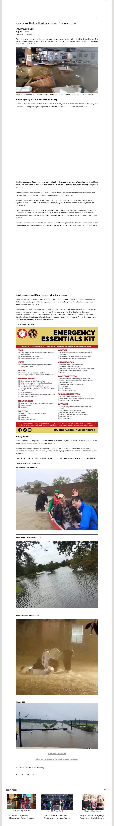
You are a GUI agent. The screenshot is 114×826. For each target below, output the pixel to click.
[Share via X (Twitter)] (22, 775)
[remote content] (57, 144)
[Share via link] (33, 775)
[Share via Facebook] (17, 775)
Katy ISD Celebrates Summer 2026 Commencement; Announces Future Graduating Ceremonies (56, 816)
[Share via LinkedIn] (28, 775)
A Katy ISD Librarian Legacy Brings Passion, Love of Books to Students (92, 816)
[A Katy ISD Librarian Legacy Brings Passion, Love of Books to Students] (93, 803)
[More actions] (97, 18)
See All (106, 789)
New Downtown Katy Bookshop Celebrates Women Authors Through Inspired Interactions (20, 816)
